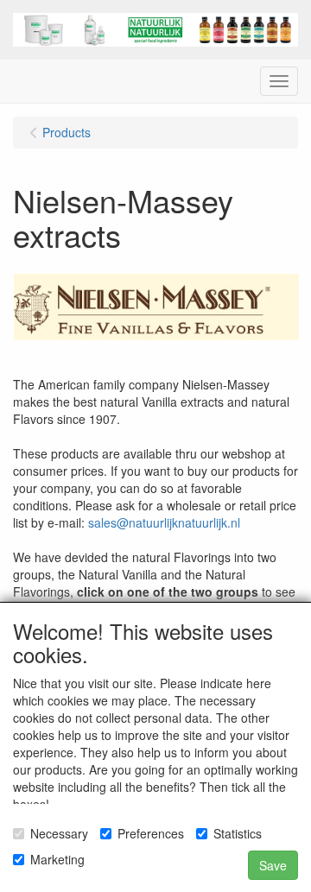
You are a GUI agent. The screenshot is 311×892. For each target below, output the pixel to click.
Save (273, 865)
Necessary (59, 833)
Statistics (237, 833)
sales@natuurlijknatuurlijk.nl (164, 522)
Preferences (150, 833)
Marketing (57, 859)
